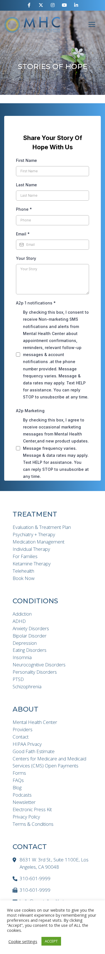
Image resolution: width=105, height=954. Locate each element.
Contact (21, 736)
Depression (25, 643)
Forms (19, 773)
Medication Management (38, 541)
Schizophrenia (27, 686)
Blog (17, 787)
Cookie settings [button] (22, 941)
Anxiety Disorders (31, 628)
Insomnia (22, 657)
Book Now (23, 578)
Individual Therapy (31, 549)
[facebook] (29, 5)
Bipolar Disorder (29, 635)
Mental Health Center (35, 722)
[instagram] (52, 5)
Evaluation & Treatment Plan (42, 527)
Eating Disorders (29, 650)
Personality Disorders (35, 672)
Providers (22, 729)
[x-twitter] (40, 5)
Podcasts (22, 795)
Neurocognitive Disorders (39, 664)
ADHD (19, 621)
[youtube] (64, 5)
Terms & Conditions (33, 824)
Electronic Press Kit (32, 809)
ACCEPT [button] (51, 941)
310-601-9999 (35, 878)
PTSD (18, 679)
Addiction (22, 614)
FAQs (18, 780)
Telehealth (23, 571)
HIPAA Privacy (27, 744)
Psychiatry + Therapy (34, 534)
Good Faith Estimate (34, 751)
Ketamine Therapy (32, 563)
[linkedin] (76, 5)
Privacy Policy (26, 816)
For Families (25, 556)
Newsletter (24, 802)
